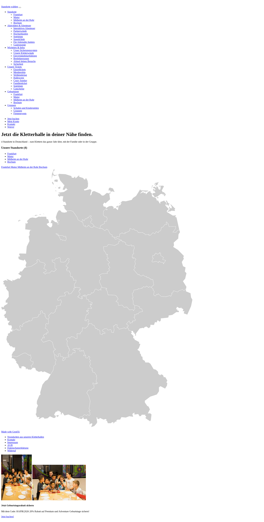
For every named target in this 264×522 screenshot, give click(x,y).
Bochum (17, 23)
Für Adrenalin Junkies (24, 42)
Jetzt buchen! (7, 516)
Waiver (10, 127)
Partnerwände (20, 31)
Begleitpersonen (21, 58)
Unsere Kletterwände (23, 53)
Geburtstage (13, 91)
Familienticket (20, 83)
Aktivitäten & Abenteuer (19, 25)
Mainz (16, 17)
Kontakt (11, 439)
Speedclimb (19, 39)
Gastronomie (19, 45)
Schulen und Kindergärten (26, 108)
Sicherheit (18, 64)
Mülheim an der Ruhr (23, 20)
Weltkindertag (20, 75)
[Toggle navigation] (20, 7)
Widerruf (11, 450)
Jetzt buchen (13, 118)
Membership (19, 72)
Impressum (12, 442)
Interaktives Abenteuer (24, 28)
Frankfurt (17, 14)
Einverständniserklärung (25, 55)
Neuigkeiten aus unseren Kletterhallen (25, 437)
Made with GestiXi (10, 431)
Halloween (18, 77)
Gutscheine (18, 88)
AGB (10, 445)
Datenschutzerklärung (17, 448)
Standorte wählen (9, 6)
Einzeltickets (19, 69)
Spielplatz (18, 36)
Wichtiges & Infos (16, 47)
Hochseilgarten (20, 34)
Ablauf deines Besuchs (24, 61)
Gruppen (11, 105)
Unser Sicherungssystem (25, 50)
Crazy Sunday (20, 80)
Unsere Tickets (14, 66)
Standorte (11, 12)
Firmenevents (19, 113)
